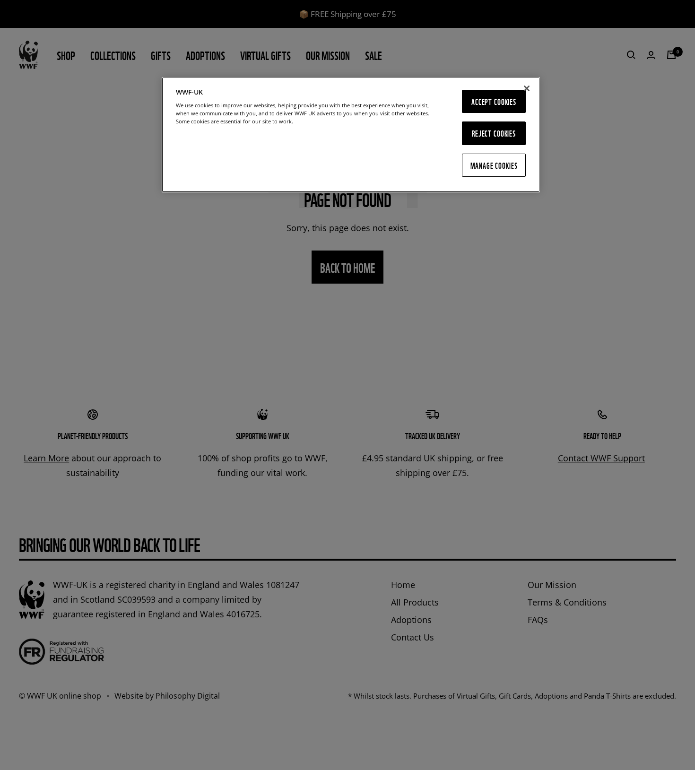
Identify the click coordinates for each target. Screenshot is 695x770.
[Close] (526, 88)
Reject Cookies (494, 133)
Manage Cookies (494, 165)
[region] (351, 135)
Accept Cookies (493, 101)
